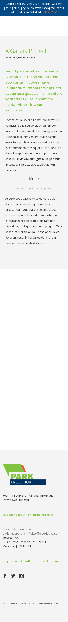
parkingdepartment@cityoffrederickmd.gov (31, 533)
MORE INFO (50, 12)
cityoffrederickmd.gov (17, 529)
